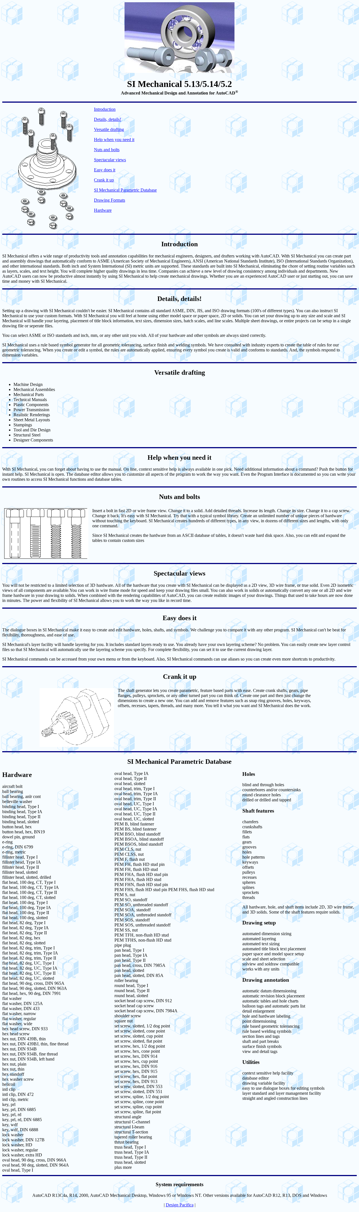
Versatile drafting (109, 129)
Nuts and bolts (106, 149)
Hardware (103, 210)
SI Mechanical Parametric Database (125, 190)
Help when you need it (114, 139)
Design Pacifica (180, 1204)
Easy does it (104, 169)
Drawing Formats (109, 200)
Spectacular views (110, 159)
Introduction (105, 109)
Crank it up (104, 180)
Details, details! (107, 119)
